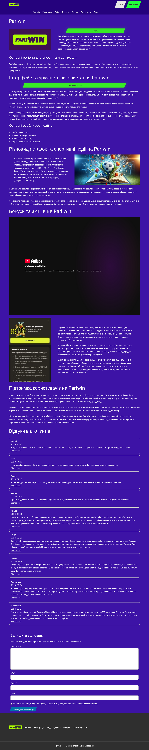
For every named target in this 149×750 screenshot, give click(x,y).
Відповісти (16, 450)
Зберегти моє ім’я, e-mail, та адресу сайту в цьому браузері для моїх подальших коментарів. (55, 703)
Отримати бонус (74, 85)
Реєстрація (134, 4)
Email (13, 683)
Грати (120, 4)
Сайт (12, 693)
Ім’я (12, 673)
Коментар (15, 646)
